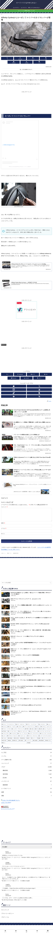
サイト (3, 533)
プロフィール (5, 917)
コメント (4, 507)
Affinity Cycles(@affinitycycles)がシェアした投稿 (19, 166)
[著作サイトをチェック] (13, 386)
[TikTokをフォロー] (13, 393)
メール (3, 528)
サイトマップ (5, 910)
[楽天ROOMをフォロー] (39, 393)
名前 (3, 523)
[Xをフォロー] (39, 386)
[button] (39, 62)
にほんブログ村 (5, 802)
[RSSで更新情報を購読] (39, 396)
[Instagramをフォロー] (13, 389)
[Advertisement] (26, 102)
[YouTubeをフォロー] (39, 389)
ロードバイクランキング (7, 808)
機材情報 (4, 344)
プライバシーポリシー (7, 913)
